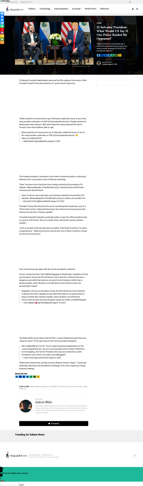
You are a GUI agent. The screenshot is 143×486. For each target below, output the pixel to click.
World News (90, 9)
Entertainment (61, 9)
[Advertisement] (53, 101)
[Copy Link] (119, 55)
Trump (85, 386)
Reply (2, 480)
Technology (44, 9)
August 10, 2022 (57, 201)
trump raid (22, 388)
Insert (21, 485)
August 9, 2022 (54, 141)
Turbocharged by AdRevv (53, 457)
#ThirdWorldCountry (52, 198)
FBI (58, 386)
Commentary (45, 386)
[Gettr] (2, 29)
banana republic (35, 386)
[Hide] (1, 46)
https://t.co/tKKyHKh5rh (32, 138)
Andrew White (108, 62)
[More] (2, 42)
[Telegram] (109, 55)
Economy (76, 9)
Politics (32, 9)
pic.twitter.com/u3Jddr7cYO (73, 198)
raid (67, 386)
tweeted (55, 274)
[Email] (116, 55)
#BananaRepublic (36, 198)
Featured (63, 386)
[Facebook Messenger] (105, 55)
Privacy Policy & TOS (27, 2)
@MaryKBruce (33, 346)
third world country (76, 386)
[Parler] (2, 32)
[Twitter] (98, 55)
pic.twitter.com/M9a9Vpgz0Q (74, 300)
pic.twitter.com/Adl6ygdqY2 (54, 355)
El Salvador (53, 386)
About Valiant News (11, 2)
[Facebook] (102, 55)
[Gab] (112, 55)
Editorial (104, 9)
